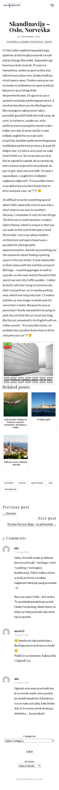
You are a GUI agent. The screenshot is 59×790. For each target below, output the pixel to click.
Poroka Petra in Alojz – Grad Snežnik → (31, 524)
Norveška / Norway (18, 41)
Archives (29, 761)
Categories (29, 736)
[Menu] (52, 5)
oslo (50, 482)
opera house (37, 482)
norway (22, 482)
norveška (9, 482)
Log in (29, 751)
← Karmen (9, 513)
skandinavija (10, 489)
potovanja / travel (41, 41)
